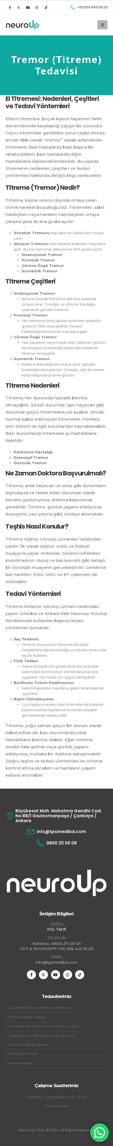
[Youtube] (28, 7)
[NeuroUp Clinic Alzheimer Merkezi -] (22, 24)
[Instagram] (37, 7)
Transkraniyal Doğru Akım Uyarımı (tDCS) (42, 1036)
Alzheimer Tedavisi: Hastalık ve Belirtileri (40, 1008)
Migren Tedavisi (21, 1063)
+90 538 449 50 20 (76, 948)
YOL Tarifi (56, 929)
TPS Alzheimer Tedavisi (27, 1017)
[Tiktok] (46, 7)
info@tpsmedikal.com (57, 962)
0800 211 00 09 (66, 943)
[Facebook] (9, 7)
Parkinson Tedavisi (23, 1054)
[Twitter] (18, 7)
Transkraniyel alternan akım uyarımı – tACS (43, 1026)
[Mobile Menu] (102, 24)
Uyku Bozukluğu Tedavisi (29, 1045)
